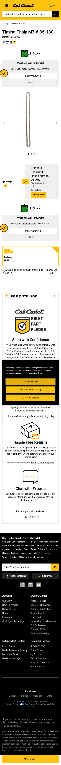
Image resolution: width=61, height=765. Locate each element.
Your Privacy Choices (34, 704)
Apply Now (39, 194)
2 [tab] (31, 153)
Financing (7, 617)
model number (29, 69)
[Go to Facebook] (22, 585)
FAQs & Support (38, 658)
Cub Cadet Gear (38, 625)
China (49, 696)
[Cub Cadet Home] (23, 5)
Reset (30, 82)
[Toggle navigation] (7, 5)
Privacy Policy (37, 549)
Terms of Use (49, 704)
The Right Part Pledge (24, 296)
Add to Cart (31, 758)
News (5, 613)
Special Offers (9, 609)
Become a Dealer (10, 654)
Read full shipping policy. (43, 416)
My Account (36, 654)
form (16, 553)
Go (54, 567)
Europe (24, 696)
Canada (13, 696)
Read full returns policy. (42, 462)
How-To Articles (10, 605)
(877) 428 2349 (38, 646)
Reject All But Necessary (30, 389)
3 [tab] (34, 153)
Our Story (7, 601)
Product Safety (38, 666)
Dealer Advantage (11, 658)
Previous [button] (4, 123)
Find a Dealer (8, 646)
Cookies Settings (30, 381)
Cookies (30, 707)
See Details (36, 190)
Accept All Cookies (30, 398)
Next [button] (56, 123)
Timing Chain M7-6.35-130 (13, 23)
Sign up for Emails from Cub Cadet (30, 547)
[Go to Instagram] (30, 585)
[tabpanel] (30, 120)
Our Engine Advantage (13, 621)
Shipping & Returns (39, 662)
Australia (37, 696)
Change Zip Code (51, 271)
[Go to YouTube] (38, 585)
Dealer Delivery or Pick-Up (15, 650)
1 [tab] (28, 153)
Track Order (36, 650)
